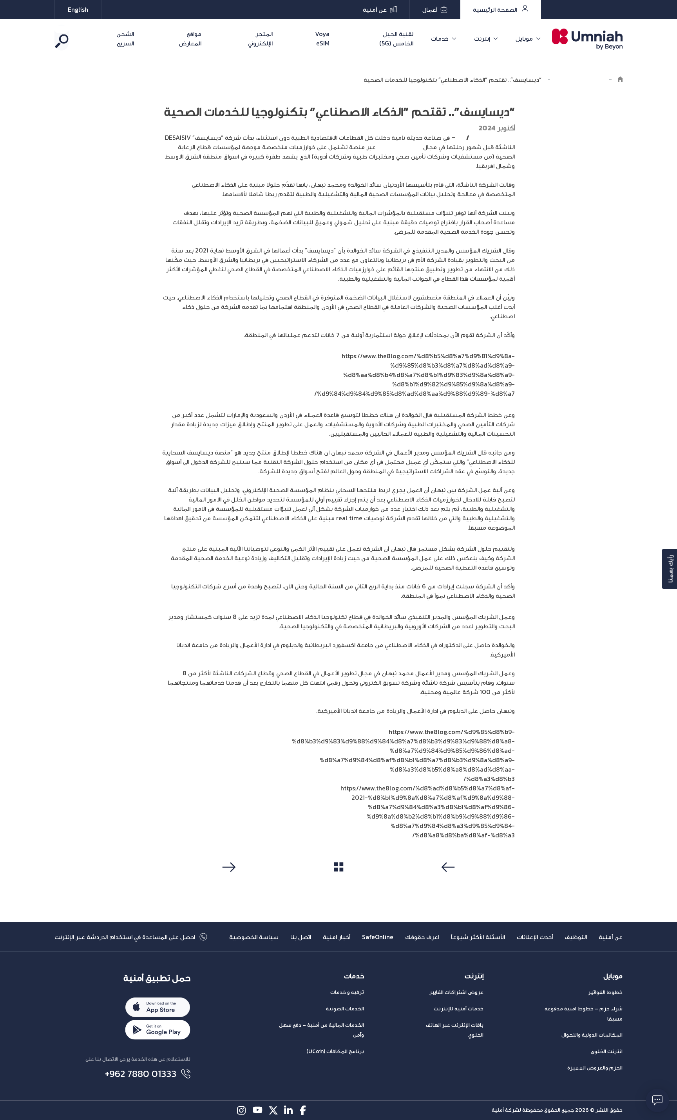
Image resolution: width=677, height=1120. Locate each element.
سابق (449, 882)
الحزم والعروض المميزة (595, 1068)
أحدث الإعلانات (535, 936)
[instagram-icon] (242, 1110)
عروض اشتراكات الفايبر (456, 992)
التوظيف (576, 936)
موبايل (524, 38)
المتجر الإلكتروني (260, 38)
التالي (228, 882)
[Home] (620, 79)
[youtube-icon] (257, 1110)
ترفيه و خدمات (347, 992)
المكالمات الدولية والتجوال (592, 1035)
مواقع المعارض (190, 38)
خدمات (440, 38)
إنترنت (482, 38)
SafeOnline (377, 936)
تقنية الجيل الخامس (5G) (396, 38)
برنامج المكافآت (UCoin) (335, 1051)
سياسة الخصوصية (254, 936)
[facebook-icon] (305, 1110)
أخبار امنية (336, 936)
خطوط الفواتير (605, 992)
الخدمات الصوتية (345, 1009)
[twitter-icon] (273, 1110)
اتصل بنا (300, 936)
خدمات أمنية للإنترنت (458, 1009)
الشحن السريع (125, 38)
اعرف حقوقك (422, 936)
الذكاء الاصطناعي (399, 146)
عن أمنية (611, 936)
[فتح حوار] (657, 1100)
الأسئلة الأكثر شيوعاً (478, 936)
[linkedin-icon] (289, 1110)
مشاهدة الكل (338, 881)
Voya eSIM (322, 38)
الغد (460, 137)
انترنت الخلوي (607, 1051)
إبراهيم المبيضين (492, 137)
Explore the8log (579, 79)
